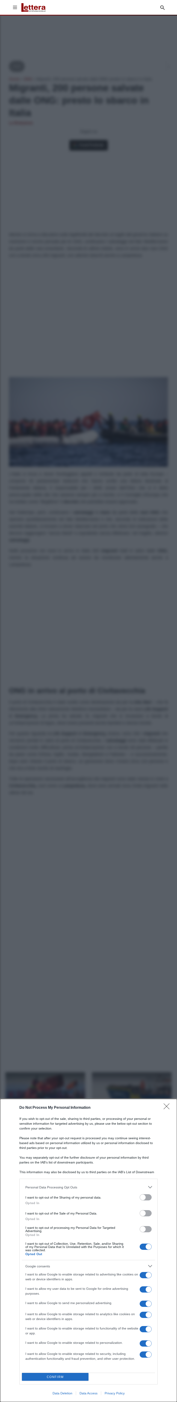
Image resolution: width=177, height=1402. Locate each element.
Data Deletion (62, 1393)
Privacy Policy (115, 1393)
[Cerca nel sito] (162, 7)
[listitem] (88, 1187)
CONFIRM (55, 1377)
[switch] (146, 1197)
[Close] (168, 1107)
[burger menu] (15, 7)
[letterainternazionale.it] (33, 7)
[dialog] (88, 1250)
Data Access (88, 1393)
